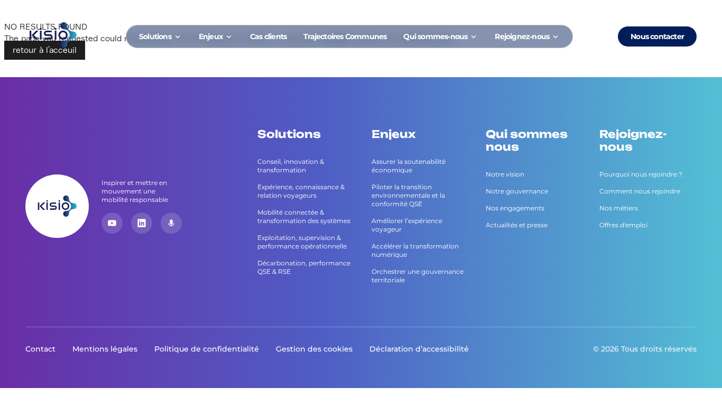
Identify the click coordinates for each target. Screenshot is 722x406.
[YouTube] (112, 223)
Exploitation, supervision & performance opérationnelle (302, 242)
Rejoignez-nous (522, 36)
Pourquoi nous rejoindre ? (640, 174)
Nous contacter (657, 36)
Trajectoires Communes (344, 36)
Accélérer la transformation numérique (415, 250)
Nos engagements (515, 208)
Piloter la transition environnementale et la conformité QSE (408, 195)
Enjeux (211, 36)
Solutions (155, 36)
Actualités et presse (517, 225)
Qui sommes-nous (435, 36)
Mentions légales (104, 349)
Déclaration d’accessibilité (419, 349)
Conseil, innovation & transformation (290, 166)
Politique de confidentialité (206, 349)
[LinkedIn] (141, 223)
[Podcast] (171, 223)
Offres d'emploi (623, 225)
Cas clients (268, 36)
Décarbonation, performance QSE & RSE (303, 267)
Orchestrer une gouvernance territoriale (418, 275)
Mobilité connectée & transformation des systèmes (303, 216)
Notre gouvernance (517, 191)
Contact (40, 349)
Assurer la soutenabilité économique (409, 166)
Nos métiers (618, 208)
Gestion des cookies (314, 349)
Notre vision (505, 174)
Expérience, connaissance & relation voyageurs (301, 191)
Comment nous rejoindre (639, 191)
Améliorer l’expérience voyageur (407, 225)
